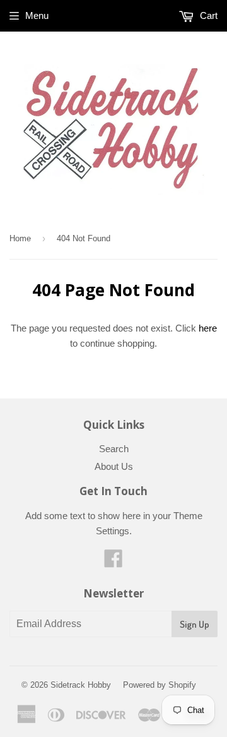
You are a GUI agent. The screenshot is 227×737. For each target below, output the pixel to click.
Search (114, 448)
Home (20, 238)
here (208, 328)
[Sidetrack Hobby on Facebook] (113, 562)
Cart (207, 15)
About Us (114, 466)
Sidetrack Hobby (80, 685)
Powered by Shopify (159, 685)
